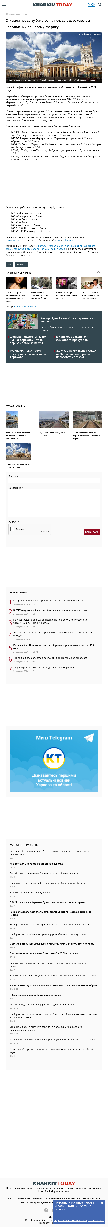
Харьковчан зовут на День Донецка (30, 892)
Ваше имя (14, 476)
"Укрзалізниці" (14, 240)
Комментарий (16, 487)
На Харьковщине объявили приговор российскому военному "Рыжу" (48, 934)
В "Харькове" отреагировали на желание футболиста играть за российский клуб (52, 1050)
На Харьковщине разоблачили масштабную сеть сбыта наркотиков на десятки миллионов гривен (53, 1015)
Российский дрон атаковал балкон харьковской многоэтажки (44, 873)
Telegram (68, 240)
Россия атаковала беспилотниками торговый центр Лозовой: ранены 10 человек (50, 913)
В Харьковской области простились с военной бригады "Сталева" (49, 600)
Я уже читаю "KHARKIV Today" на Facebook (79, 1220)
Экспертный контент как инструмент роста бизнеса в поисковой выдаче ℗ (51, 924)
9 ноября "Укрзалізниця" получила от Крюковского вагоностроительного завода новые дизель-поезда (50, 247)
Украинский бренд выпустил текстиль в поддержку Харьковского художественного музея (46, 1028)
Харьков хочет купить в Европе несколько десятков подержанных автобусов (53, 985)
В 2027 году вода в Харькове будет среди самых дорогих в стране (50, 610)
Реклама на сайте (91, 1198)
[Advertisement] (54, 183)
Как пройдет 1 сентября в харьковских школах (67, 319)
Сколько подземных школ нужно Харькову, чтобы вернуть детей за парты (28, 339)
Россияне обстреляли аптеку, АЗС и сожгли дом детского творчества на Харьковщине (49, 852)
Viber (57, 240)
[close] (102, 1202)
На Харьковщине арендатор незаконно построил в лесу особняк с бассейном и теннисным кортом (50, 621)
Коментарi (91, 532)
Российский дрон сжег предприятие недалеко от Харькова (28, 354)
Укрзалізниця (21, 264)
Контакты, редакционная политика (25, 1198)
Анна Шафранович (25, 306)
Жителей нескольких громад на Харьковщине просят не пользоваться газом (76, 354)
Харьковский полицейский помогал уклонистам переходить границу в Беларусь (49, 964)
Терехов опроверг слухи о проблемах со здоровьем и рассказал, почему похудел (53, 634)
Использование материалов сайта (63, 1198)
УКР (91, 4)
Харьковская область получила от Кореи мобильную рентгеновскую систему (53, 975)
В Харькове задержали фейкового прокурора (72, 338)
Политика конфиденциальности (37, 1202)
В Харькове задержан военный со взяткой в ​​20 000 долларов (44, 953)
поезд (9, 264)
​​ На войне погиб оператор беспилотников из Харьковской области (50, 657)
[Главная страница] (54, 1183)
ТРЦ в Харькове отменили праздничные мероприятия (43, 667)
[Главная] (52, 4)
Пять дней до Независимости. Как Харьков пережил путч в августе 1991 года (54, 646)
